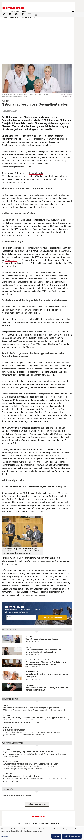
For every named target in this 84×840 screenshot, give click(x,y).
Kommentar (7, 727)
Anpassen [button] (4, 836)
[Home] (14, 11)
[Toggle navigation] (73, 10)
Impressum (26, 824)
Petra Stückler (34, 667)
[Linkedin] (10, 14)
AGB (19, 824)
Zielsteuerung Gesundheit (58, 251)
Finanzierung (11, 260)
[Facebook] (4, 14)
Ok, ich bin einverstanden (72, 836)
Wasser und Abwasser (11, 761)
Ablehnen (56, 836)
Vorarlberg (30, 685)
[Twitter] (16, 14)
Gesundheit (27, 796)
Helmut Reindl (34, 641)
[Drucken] (36, 14)
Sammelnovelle (36, 173)
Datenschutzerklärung (40, 824)
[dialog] (42, 833)
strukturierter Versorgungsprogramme (19, 285)
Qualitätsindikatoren (54, 279)
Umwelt (6, 705)
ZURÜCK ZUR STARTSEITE (37, 804)
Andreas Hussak (35, 679)
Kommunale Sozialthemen (12, 796)
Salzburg (6, 715)
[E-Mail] (29, 14)
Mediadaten (55, 824)
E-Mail (9, 616)
